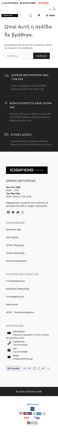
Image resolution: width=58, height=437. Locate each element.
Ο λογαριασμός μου (15, 280)
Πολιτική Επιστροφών (16, 260)
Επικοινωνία (12, 304)
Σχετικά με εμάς (13, 229)
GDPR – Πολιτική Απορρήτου (20, 312)
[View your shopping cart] (39, 16)
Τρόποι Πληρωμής (15, 245)
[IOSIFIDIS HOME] (9, 16)
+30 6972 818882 (28, 3)
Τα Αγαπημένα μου (15, 296)
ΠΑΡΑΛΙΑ (44, 3)
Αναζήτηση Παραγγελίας (17, 288)
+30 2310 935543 (11, 3)
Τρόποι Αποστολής (15, 253)
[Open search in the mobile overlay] (30, 15)
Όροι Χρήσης (12, 237)
